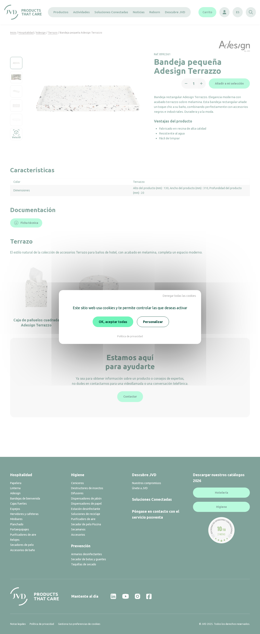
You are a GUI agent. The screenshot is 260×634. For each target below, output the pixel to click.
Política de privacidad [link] (130, 336)
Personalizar (153, 322)
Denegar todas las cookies (179, 295)
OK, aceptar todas (113, 322)
